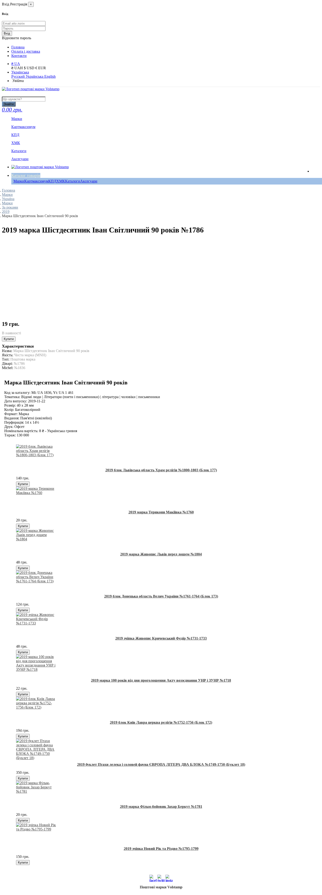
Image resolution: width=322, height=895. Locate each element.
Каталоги (72, 181)
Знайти (9, 104)
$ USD (29, 68)
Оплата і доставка (25, 51)
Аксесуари (88, 181)
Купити (9, 339)
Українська (20, 72)
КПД (52, 181)
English (50, 76)
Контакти (19, 56)
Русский (18, 76)
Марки (18, 181)
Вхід (7, 33)
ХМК (60, 181)
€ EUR (40, 68)
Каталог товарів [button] (25, 175)
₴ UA (15, 64)
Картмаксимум (36, 181)
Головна (18, 47)
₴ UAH (17, 68)
